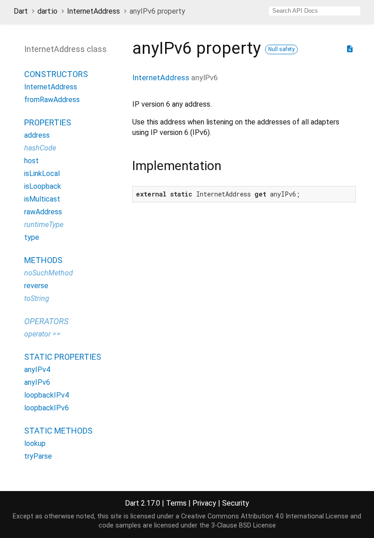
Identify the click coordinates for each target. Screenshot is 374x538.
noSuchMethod (48, 273)
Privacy (204, 503)
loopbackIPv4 (46, 395)
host (31, 160)
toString (36, 298)
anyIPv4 (37, 369)
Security (235, 503)
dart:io (47, 11)
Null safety (281, 49)
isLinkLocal (42, 173)
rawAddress (43, 211)
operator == (42, 334)
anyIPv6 (37, 382)
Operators (46, 321)
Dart (21, 11)
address (37, 135)
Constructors (56, 74)
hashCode (40, 148)
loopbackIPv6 (46, 408)
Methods (43, 260)
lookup (35, 443)
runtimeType (43, 224)
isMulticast (42, 199)
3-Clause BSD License (243, 525)
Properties (47, 122)
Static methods (58, 430)
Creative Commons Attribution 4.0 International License (264, 516)
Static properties (62, 357)
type (31, 237)
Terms (176, 503)
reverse (36, 285)
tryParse (38, 456)
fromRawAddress (52, 99)
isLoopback (42, 186)
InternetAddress (93, 11)
